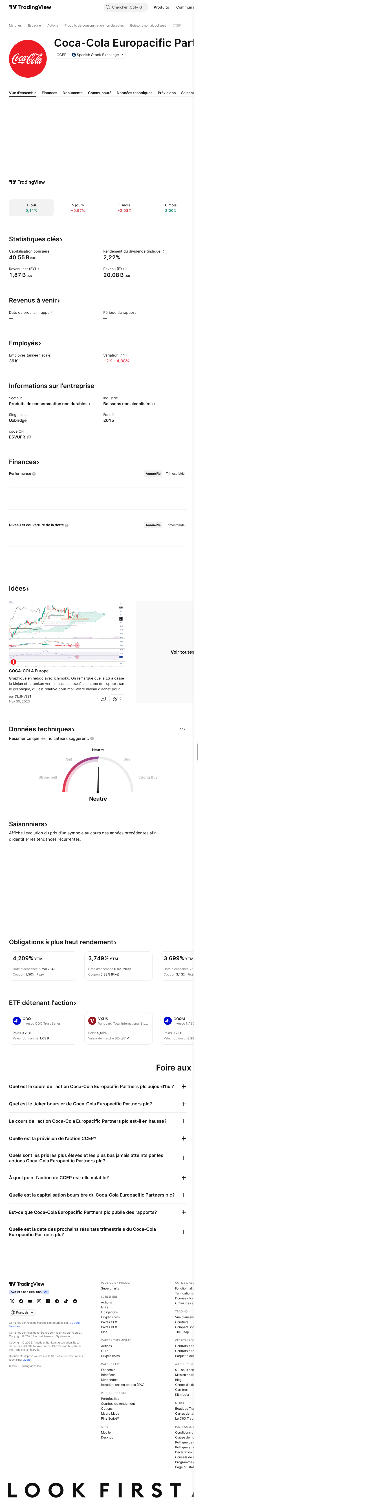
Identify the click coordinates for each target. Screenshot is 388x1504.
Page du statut (186, 1467)
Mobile (106, 1432)
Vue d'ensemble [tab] (22, 92)
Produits (161, 7)
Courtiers (181, 1322)
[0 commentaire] (103, 698)
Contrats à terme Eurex (192, 1351)
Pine (104, 1332)
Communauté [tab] (99, 92)
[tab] (153, 473)
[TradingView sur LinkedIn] (48, 1301)
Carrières (181, 1389)
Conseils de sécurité (190, 1457)
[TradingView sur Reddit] (75, 1301)
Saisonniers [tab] (191, 92)
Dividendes (109, 1380)
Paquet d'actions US (190, 1356)
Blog (178, 1380)
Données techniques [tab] (134, 92)
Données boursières (189, 1298)
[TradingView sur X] (12, 1301)
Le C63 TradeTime (188, 1418)
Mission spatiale (186, 1375)
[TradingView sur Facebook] (21, 1301)
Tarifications (184, 1293)
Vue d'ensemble (186, 1317)
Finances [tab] (49, 92)
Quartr (27, 1359)
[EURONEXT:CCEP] (13, 662)
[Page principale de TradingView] (30, 7)
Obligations (109, 1312)
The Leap (182, 1332)
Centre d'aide (185, 1385)
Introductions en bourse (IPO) (122, 1385)
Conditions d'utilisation (191, 1432)
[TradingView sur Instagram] (39, 1301)
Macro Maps (110, 1413)
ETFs (104, 1307)
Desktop (107, 1437)
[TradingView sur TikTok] (66, 1301)
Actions (106, 1302)
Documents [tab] (73, 92)
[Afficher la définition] (52, 251)
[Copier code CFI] (29, 437)
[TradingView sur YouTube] (30, 1301)
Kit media (182, 1394)
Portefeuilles (110, 1398)
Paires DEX (109, 1327)
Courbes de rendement (118, 1403)
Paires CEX (109, 1322)
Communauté (188, 7)
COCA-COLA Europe (29, 670)
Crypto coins (110, 1317)
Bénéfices (108, 1375)
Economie (108, 1370)
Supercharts (110, 1288)
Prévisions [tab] (167, 92)
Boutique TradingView (191, 1408)
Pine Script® (110, 1418)
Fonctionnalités (186, 1288)
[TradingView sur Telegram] (57, 1301)
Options (106, 1408)
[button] (172, 7)
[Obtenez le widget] (182, 729)
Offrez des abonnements (193, 1303)
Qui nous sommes (188, 1370)
